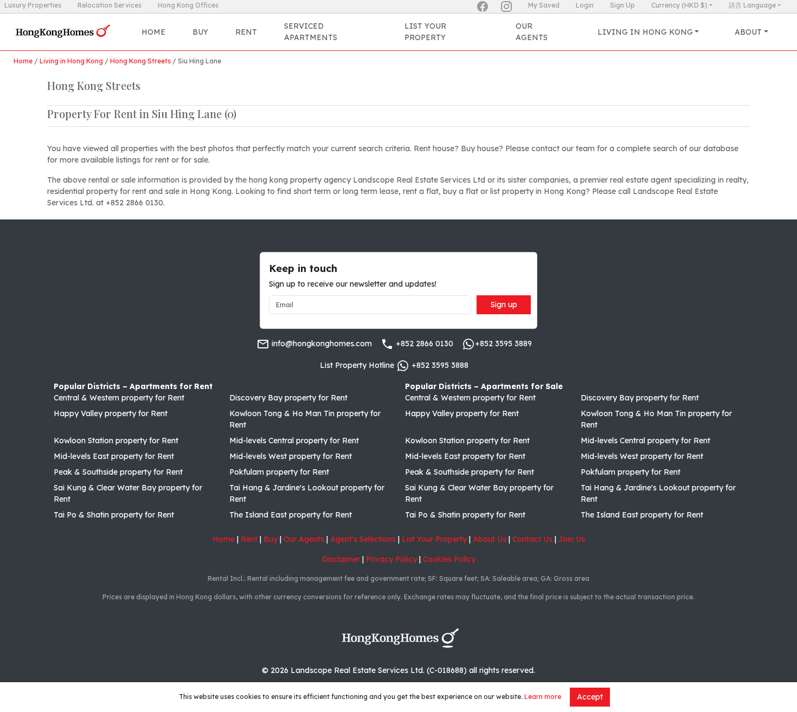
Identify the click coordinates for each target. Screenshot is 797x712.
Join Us (571, 539)
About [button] (748, 32)
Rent (246, 32)
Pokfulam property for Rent (279, 472)
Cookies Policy (449, 559)
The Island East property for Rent (290, 515)
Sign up (504, 304)
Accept (590, 697)
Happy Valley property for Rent (111, 413)
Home (153, 32)
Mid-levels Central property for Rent (294, 440)
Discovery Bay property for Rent (288, 398)
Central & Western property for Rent (119, 398)
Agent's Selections (363, 539)
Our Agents (532, 31)
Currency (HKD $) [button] (679, 5)
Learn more (542, 696)
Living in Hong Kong (71, 61)
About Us (489, 539)
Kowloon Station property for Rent (116, 440)
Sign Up (622, 5)
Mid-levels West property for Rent (290, 456)
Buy (200, 32)
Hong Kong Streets (140, 61)
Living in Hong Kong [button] (645, 32)
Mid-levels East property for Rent (114, 456)
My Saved (544, 5)
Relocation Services (110, 5)
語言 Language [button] (752, 5)
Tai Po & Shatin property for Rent (114, 515)
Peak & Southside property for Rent (118, 472)
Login (585, 5)
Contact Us (532, 539)
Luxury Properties (32, 5)
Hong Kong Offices (188, 5)
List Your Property (425, 31)
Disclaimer (341, 559)
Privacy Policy (391, 559)
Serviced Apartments (310, 31)
